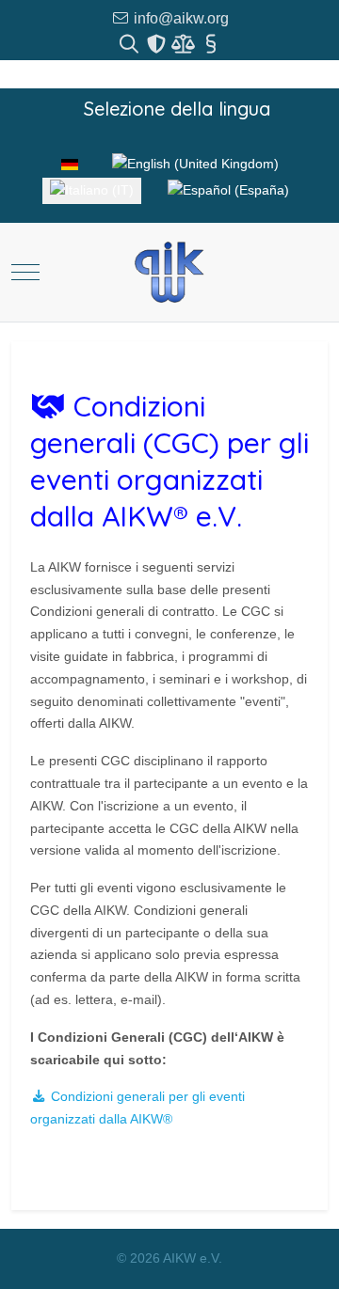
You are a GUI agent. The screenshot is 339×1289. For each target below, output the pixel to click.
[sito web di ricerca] (130, 44)
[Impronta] (210, 44)
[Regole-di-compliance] (185, 44)
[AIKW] (169, 272)
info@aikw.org (179, 18)
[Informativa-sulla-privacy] (157, 44)
